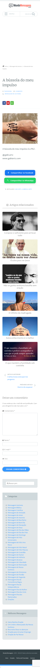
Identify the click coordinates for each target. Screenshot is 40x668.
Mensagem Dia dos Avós (17, 592)
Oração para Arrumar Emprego (19, 632)
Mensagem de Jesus (15, 560)
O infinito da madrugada (20, 313)
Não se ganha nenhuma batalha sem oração (20, 286)
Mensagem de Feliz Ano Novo (17, 543)
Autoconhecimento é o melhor (20, 338)
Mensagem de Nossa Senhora (15, 568)
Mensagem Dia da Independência (14, 586)
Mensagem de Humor (16, 555)
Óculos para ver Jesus (20, 260)
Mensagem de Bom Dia (16, 523)
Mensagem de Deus (15, 528)
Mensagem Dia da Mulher (17, 590)
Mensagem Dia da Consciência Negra (15, 581)
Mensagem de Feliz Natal (17, 547)
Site (6, 459)
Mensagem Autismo (15, 505)
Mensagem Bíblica (14, 508)
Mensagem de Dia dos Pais (18, 532)
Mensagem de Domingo (17, 535)
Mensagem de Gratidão (17, 552)
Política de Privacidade (22, 658)
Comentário (10, 411)
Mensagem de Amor (15, 515)
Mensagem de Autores (13, 94)
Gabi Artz (18, 189)
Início (6, 658)
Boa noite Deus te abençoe (18, 630)
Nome (7, 440)
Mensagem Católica (15, 510)
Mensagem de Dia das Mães (18, 530)
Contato (32, 658)
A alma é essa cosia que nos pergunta (17, 377)
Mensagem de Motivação (17, 565)
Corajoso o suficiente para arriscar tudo (20, 234)
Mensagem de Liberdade (17, 562)
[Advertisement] (20, 42)
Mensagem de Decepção (17, 525)
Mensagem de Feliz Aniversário (15, 538)
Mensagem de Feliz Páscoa (18, 550)
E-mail (8, 450)
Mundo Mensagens (8, 653)
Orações (11, 599)
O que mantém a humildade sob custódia (20, 364)
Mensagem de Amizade (16, 513)
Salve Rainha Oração (15, 622)
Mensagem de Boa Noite (17, 520)
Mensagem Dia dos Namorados (15, 596)
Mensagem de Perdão (16, 575)
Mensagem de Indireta (16, 557)
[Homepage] (20, 6)
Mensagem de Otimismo (17, 572)
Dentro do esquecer (25, 386)
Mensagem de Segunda (16, 577)
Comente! (19, 91)
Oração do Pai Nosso (15, 635)
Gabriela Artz (27, 189)
